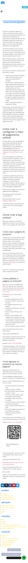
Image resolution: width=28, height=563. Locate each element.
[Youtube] (14, 485)
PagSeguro (6, 152)
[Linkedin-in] (2, 485)
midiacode (5, 532)
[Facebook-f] (10, 485)
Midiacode (5, 286)
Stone (20, 152)
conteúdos (5, 516)
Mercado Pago (13, 152)
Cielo (4, 154)
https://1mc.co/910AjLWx (15, 343)
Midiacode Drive (9, 294)
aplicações (5, 502)
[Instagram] (6, 485)
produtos (5, 490)
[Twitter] (17, 485)
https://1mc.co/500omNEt (15, 422)
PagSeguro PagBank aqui (9, 201)
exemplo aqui (12, 262)
